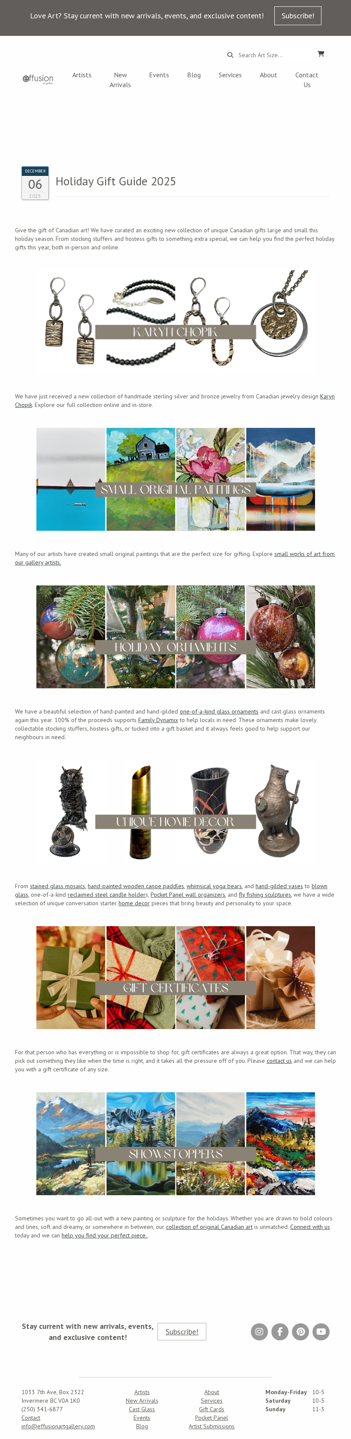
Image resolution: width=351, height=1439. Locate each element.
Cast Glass (142, 1409)
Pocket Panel (211, 1417)
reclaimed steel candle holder (107, 894)
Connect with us (310, 1227)
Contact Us (306, 79)
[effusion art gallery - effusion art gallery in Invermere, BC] (37, 79)
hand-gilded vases (279, 886)
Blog (194, 74)
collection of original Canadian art (209, 1227)
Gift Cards (211, 1409)
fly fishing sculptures (265, 894)
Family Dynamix (158, 720)
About (268, 74)
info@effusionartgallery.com (58, 1426)
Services (230, 74)
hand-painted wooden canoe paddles (136, 886)
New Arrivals (120, 79)
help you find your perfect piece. (105, 1235)
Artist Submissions (212, 1426)
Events (159, 74)
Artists (82, 74)
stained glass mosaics (57, 886)
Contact (30, 1417)
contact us (279, 1061)
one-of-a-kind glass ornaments (219, 711)
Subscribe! (298, 15)
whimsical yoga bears (214, 886)
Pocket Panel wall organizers (188, 894)
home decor (134, 903)
